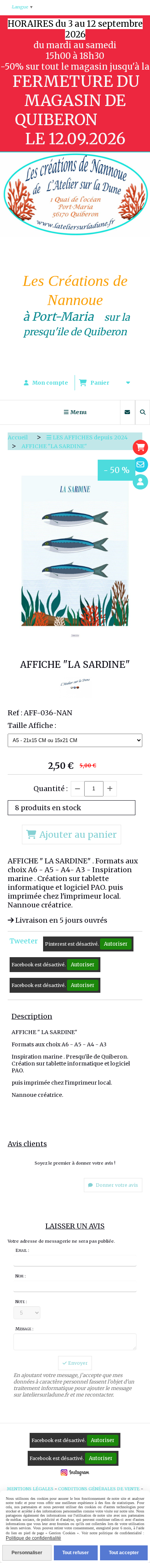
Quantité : (50, 788)
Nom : (20, 1276)
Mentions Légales (30, 1488)
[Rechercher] (143, 412)
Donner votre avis (116, 1185)
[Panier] (140, 447)
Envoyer (77, 1363)
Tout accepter (124, 1552)
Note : (21, 1301)
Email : (22, 1250)
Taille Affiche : (32, 725)
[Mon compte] (140, 481)
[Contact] (140, 464)
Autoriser (116, 944)
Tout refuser (75, 1552)
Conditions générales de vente (99, 1488)
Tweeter (24, 940)
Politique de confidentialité (33, 1538)
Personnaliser (27, 1552)
